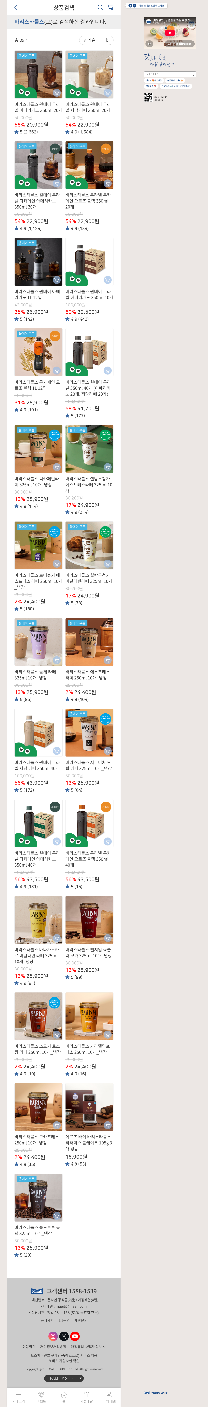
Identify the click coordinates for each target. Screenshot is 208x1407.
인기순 (90, 40)
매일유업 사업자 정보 (86, 1346)
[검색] (100, 7)
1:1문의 (64, 1320)
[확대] (130, 5)
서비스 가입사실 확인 (64, 1361)
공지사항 (47, 1320)
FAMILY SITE (62, 1378)
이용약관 (29, 1346)
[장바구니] (110, 7)
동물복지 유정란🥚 (175, 80)
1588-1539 (83, 1291)
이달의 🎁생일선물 (154, 80)
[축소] (134, 5)
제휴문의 (80, 1320)
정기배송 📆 (151, 86)
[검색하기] (192, 74)
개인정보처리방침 (53, 1346)
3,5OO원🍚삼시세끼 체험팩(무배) (176, 86)
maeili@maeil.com (71, 1306)
